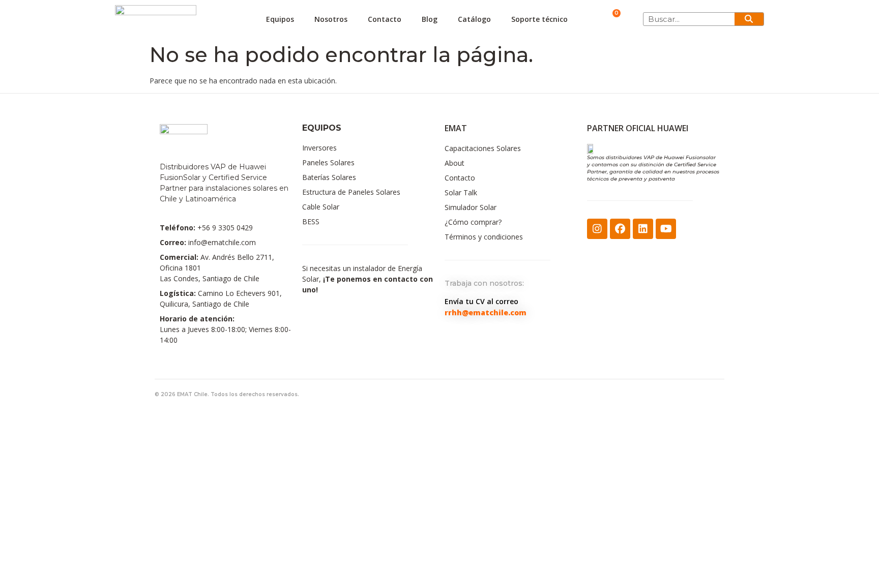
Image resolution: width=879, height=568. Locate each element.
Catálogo (474, 19)
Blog (429, 19)
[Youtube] (666, 229)
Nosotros (330, 19)
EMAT (456, 128)
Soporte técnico (539, 19)
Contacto (384, 19)
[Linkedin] (643, 229)
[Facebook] (620, 229)
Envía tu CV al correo (481, 301)
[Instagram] (597, 229)
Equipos (280, 19)
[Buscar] (749, 19)
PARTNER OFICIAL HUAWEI (637, 128)
